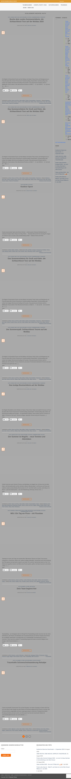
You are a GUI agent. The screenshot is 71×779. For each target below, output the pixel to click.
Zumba (33, 251)
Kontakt (30, 775)
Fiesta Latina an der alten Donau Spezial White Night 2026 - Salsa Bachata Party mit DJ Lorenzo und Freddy (67, 56)
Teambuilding (28, 656)
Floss (20, 581)
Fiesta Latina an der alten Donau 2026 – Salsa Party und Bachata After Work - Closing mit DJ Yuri (67, 84)
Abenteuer (47, 100)
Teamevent (42, 17)
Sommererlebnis (36, 17)
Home (2, 775)
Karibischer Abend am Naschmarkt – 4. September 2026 (60, 152)
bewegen (34, 249)
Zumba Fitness (39, 251)
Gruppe (7, 656)
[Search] (69, 6)
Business (13, 510)
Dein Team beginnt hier (26, 589)
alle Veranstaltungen (60, 142)
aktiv (3, 101)
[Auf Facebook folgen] (65, 1)
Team (24, 656)
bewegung (33, 655)
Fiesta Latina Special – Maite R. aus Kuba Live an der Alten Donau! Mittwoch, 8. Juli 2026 (62, 179)
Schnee (24, 730)
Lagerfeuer (38, 581)
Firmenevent (41, 655)
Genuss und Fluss (15, 17)
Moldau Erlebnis (43, 505)
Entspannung (39, 249)
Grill (35, 581)
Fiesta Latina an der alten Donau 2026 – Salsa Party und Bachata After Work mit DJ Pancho (67, 29)
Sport (26, 251)
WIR (33, 656)
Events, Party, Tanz (40, 5)
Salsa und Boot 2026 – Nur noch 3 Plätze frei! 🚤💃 (62, 173)
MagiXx (34, 505)
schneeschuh (29, 730)
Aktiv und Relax (28, 249)
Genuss (23, 505)
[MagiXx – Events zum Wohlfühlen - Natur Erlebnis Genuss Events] (11, 7)
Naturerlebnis (54, 5)
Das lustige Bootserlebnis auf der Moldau (26, 385)
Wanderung (17, 506)
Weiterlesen (26, 95)
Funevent (4, 656)
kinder (23, 101)
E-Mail (2, 748)
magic (34, 25)
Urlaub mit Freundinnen (13, 103)
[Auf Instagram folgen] (66, 1)
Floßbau (17, 581)
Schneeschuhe (35, 730)
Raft (46, 101)
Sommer (3, 103)
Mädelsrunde (27, 101)
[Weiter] (30, 736)
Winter (38, 660)
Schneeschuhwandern (43, 730)
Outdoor (29, 17)
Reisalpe (20, 730)
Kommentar (48, 656)
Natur (35, 101)
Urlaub (43, 434)
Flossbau (24, 581)
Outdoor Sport (26, 187)
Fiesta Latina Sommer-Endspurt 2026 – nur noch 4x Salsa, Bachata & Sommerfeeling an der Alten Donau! (61, 166)
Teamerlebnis (27, 5)
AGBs (12, 775)
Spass (7, 103)
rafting (49, 101)
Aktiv (9, 17)
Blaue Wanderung (8, 505)
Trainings (64, 5)
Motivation (30, 510)
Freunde (12, 101)
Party (44, 101)
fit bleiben (44, 249)
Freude (46, 655)
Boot (5, 101)
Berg (3, 505)
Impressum (7, 775)
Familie (8, 101)
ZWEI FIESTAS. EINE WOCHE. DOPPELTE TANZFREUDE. (60, 158)
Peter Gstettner (21, 251)
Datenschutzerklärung (20, 775)
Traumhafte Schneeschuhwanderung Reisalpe (26, 662)
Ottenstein (43, 581)
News (25, 7)
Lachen (25, 510)
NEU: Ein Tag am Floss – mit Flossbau (26, 513)
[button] (61, 1)
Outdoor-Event (40, 101)
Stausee (47, 581)
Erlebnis (19, 505)
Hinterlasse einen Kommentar (45, 103)
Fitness (48, 249)
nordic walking (5, 251)
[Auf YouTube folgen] (69, 1)
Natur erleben (23, 17)
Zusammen (36, 656)
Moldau (32, 101)
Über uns (31, 7)
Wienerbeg (30, 251)
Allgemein (18, 660)
